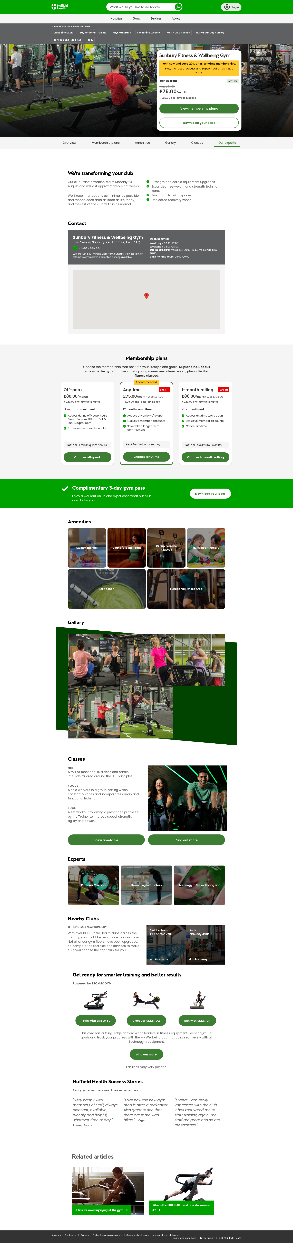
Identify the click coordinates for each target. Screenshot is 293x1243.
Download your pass (199, 123)
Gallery (170, 142)
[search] (144, 7)
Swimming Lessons (149, 32)
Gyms (136, 18)
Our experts (227, 142)
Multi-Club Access (178, 32)
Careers (85, 1235)
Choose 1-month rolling (205, 457)
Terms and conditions (184, 1238)
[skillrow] (96, 1000)
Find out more (187, 840)
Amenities (142, 142)
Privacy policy (207, 1238)
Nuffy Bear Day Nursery (210, 32)
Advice (176, 18)
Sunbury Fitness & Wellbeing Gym (71, 26)
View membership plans (199, 108)
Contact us (70, 1235)
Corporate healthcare (137, 1235)
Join (90, 40)
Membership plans (106, 142)
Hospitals (116, 18)
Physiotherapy (122, 32)
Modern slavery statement (166, 1235)
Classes (197, 142)
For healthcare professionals (107, 1235)
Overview (69, 142)
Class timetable (63, 32)
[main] (146, 633)
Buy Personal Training (93, 32)
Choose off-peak (87, 457)
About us (56, 1235)
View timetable (106, 840)
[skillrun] (197, 1000)
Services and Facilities (67, 40)
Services (156, 18)
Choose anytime (146, 457)
